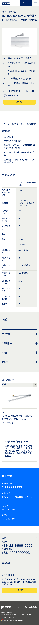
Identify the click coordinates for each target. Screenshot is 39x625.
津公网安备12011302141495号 (14, 620)
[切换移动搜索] (23, 3)
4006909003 (12, 487)
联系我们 (19, 102)
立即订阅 (19, 590)
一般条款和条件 (6, 614)
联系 (4, 537)
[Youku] (33, 607)
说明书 (15, 124)
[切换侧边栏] (29, 3)
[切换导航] (35, 3)
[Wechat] (26, 607)
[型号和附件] (19, 385)
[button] (19, 607)
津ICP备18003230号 (7, 617)
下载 (22, 124)
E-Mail (8, 456)
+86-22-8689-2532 (17, 497)
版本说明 (28, 614)
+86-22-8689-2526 (17, 545)
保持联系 (6, 563)
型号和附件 (32, 124)
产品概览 (5, 124)
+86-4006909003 (16, 552)
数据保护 (15, 614)
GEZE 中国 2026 (6, 612)
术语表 (22, 614)
